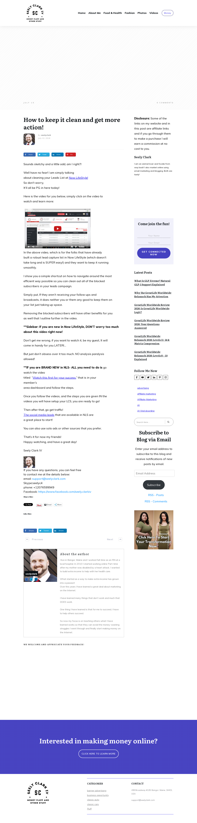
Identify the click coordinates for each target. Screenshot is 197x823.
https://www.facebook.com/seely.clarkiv (64, 491)
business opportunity (98, 795)
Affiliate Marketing (146, 399)
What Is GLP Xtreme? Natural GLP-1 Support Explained (152, 282)
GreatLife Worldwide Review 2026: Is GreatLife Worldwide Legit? (152, 308)
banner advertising (96, 790)
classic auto (93, 799)
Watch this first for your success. (54, 377)
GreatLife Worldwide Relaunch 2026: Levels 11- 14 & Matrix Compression (152, 339)
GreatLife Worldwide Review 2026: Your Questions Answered (152, 324)
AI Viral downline (146, 410)
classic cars (93, 804)
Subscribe (154, 485)
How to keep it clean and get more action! (72, 123)
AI (138, 405)
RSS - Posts (156, 495)
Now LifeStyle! (78, 177)
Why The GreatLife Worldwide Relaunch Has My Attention (152, 294)
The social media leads (39, 415)
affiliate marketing (146, 393)
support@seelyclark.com (49, 478)
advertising (143, 388)
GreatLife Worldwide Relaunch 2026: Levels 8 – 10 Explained (151, 355)
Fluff (89, 808)
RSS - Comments (156, 501)
